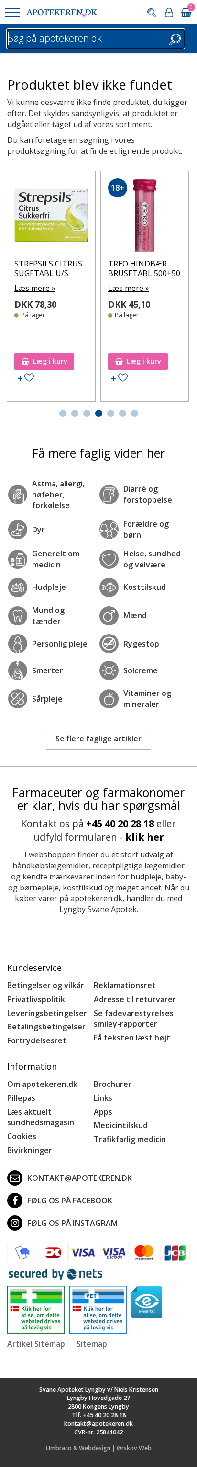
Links (103, 1098)
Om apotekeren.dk (42, 1084)
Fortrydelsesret (36, 1040)
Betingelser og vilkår (45, 985)
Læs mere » (34, 288)
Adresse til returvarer (135, 999)
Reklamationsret (125, 985)
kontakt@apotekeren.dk (79, 1178)
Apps (103, 1112)
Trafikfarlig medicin (130, 1139)
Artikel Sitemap (36, 1344)
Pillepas (21, 1098)
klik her (144, 837)
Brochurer (112, 1084)
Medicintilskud (121, 1125)
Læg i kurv (50, 361)
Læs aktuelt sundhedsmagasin (40, 1117)
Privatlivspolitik (36, 999)
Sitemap (92, 1344)
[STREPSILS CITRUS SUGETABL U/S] (51, 217)
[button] (12, 12)
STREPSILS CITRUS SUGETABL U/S (48, 268)
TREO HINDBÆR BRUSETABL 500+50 (144, 268)
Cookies (21, 1136)
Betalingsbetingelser (46, 1026)
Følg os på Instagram (72, 1223)
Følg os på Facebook (69, 1200)
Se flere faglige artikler (98, 738)
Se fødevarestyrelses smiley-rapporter (134, 1018)
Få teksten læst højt (132, 1037)
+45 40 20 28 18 (120, 823)
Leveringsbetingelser (47, 1013)
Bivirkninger (29, 1150)
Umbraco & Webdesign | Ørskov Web (99, 1448)
